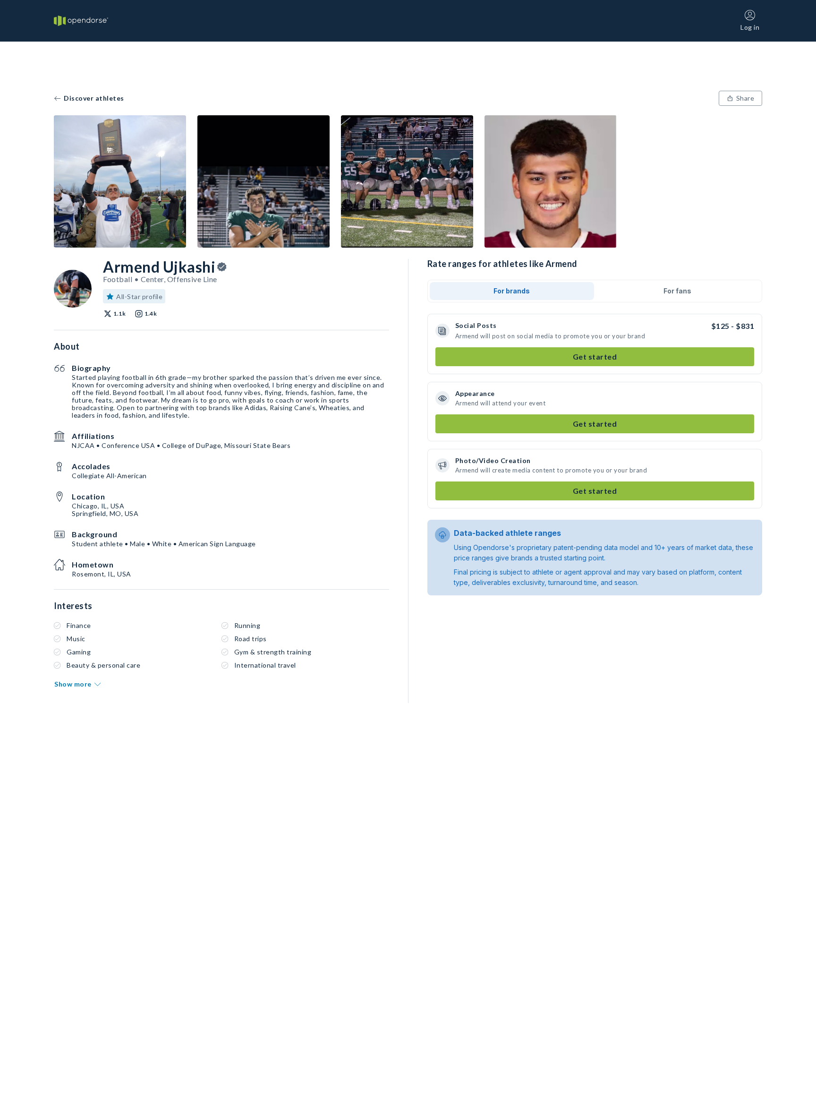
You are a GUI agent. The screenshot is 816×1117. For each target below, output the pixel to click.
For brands (511, 291)
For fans (677, 291)
